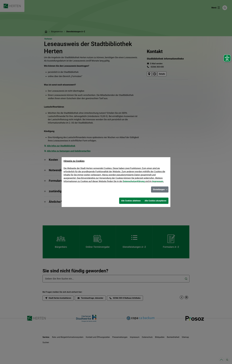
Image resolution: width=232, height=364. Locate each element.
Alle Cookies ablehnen (131, 200)
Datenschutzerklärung (134, 181)
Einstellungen (159, 189)
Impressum (157, 181)
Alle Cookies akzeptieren (155, 200)
